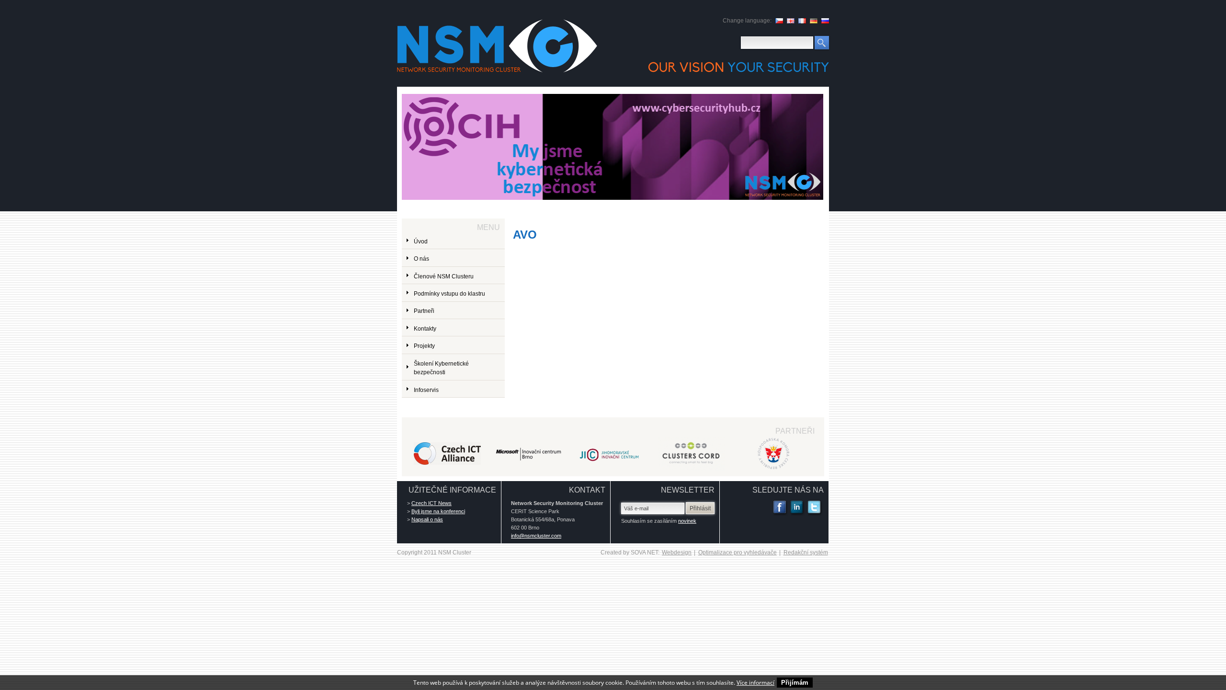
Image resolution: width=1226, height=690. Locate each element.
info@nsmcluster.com (536, 536)
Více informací (755, 682)
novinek (687, 521)
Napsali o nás (427, 519)
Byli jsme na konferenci (438, 511)
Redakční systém (805, 552)
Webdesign (677, 552)
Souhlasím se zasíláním (658, 521)
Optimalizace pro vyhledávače (737, 552)
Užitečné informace (452, 490)
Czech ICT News (431, 503)
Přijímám (794, 682)
